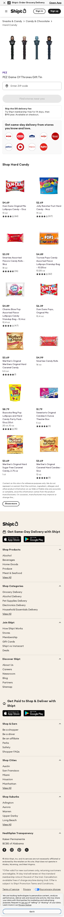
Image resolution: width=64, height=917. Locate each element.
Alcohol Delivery (12, 596)
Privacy (27, 889)
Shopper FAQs (11, 751)
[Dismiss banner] (4, 3)
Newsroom (8, 674)
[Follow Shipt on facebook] (4, 850)
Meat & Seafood (12, 573)
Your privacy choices (50, 889)
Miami (5, 775)
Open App (55, 3)
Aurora (6, 807)
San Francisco (10, 770)
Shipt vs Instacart (13, 646)
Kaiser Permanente (13, 839)
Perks (5, 743)
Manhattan (9, 784)
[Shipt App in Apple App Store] (11, 539)
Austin (6, 766)
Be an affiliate (10, 738)
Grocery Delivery (12, 592)
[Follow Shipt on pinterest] (19, 850)
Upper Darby (10, 816)
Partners (7, 682)
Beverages (8, 560)
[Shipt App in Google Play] (34, 539)
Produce (7, 569)
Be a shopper (10, 730)
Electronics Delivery (14, 605)
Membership (9, 637)
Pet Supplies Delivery (14, 601)
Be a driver (8, 734)
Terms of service (10, 889)
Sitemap (7, 687)
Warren (6, 811)
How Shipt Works (12, 628)
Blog (5, 678)
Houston (7, 779)
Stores (6, 633)
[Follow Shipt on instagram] (12, 850)
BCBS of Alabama (13, 843)
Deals (5, 650)
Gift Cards (8, 641)
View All (6, 577)
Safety (6, 747)
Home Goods (10, 564)
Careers (7, 669)
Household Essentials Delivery (20, 609)
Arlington (8, 802)
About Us (7, 665)
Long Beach (9, 820)
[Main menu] (6, 11)
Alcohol (6, 555)
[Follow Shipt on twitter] (27, 850)
